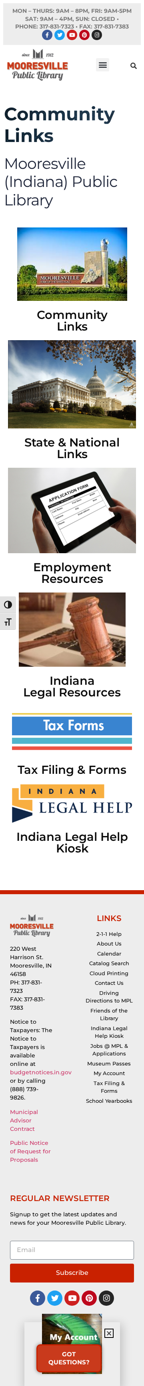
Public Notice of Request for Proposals (30, 1151)
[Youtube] (72, 35)
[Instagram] (97, 35)
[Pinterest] (84, 35)
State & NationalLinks (72, 448)
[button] (102, 64)
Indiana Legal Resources (72, 686)
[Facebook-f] (47, 35)
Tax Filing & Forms (72, 770)
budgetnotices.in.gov (41, 1072)
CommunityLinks (72, 320)
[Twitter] (59, 35)
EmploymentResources (72, 573)
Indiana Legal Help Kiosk (72, 842)
